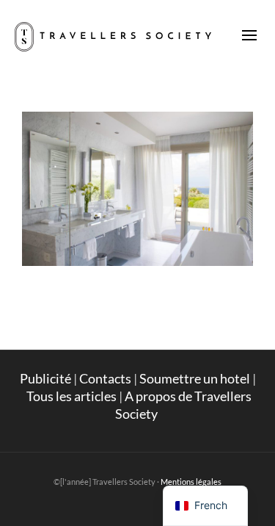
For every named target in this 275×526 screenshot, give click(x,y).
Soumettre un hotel (194, 378)
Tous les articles (71, 396)
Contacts (105, 378)
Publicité (45, 378)
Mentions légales (191, 481)
